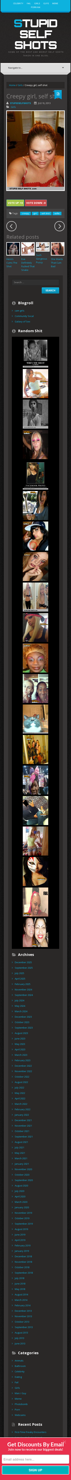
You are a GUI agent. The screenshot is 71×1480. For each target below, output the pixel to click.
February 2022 (22, 1109)
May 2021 (20, 1153)
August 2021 (21, 1142)
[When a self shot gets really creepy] (35, 353)
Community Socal (24, 316)
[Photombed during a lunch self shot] (35, 688)
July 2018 (19, 1278)
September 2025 (24, 967)
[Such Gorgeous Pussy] (43, 247)
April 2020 (20, 1196)
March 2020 (21, 1202)
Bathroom (20, 1366)
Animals (19, 1360)
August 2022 (21, 1082)
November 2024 (23, 989)
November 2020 (23, 1169)
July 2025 (19, 973)
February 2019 (22, 1245)
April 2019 (20, 1240)
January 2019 (22, 1251)
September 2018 (24, 1272)
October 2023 (22, 1022)
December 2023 (23, 1016)
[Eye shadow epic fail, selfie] (35, 444)
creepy (25, 213)
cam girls (19, 310)
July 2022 (19, 1087)
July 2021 (19, 1147)
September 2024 (24, 995)
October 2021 (22, 1131)
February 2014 (22, 1305)
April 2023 (20, 1049)
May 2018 (20, 1289)
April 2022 (20, 1098)
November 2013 (23, 1316)
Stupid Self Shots (35, 34)
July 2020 (19, 1191)
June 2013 (20, 1343)
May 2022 (20, 1093)
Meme (55, 3)
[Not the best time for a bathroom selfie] (35, 810)
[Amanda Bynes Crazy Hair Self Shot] (35, 596)
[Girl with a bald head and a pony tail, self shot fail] (35, 901)
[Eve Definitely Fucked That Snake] (28, 249)
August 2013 (21, 1332)
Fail (29, 3)
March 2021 (21, 1158)
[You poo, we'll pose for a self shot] (35, 749)
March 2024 (21, 1011)
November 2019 (23, 1212)
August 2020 (21, 1185)
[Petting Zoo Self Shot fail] (35, 505)
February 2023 (22, 1060)
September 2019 (24, 1223)
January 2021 (22, 1163)
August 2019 (21, 1229)
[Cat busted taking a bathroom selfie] (35, 718)
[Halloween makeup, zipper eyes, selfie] (35, 566)
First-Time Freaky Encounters (30, 1432)
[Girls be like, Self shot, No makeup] (35, 414)
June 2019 (20, 1234)
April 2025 (20, 978)
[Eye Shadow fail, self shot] (35, 657)
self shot (46, 213)
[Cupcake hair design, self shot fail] (35, 779)
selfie (57, 213)
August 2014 (21, 1294)
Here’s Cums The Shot (11, 262)
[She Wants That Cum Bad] (58, 249)
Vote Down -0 (36, 203)
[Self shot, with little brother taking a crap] (35, 475)
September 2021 (24, 1136)
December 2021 (23, 1120)
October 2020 (22, 1174)
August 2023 (21, 1033)
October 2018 (22, 1267)
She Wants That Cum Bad (57, 262)
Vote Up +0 (15, 203)
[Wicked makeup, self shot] (35, 871)
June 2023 (20, 1038)
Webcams (20, 1415)
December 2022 (23, 1065)
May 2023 (20, 1044)
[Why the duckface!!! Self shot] (35, 627)
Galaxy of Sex (22, 321)
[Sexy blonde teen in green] (35, 840)
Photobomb (21, 1404)
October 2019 (22, 1218)
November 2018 (23, 1261)
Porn (17, 1409)
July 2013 (19, 1338)
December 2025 (23, 962)
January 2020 (22, 1207)
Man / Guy (20, 1393)
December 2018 (23, 1256)
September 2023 (24, 1027)
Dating (18, 1377)
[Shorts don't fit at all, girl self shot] (35, 383)
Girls (37, 3)
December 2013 (23, 1310)
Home (12, 85)
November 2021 (23, 1125)
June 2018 (20, 1283)
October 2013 (22, 1321)
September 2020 (24, 1180)
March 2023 (21, 1054)
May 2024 (20, 1005)
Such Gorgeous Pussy (41, 258)
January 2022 (22, 1114)
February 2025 (22, 984)
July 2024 (19, 1000)
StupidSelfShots (20, 103)
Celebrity (18, 3)
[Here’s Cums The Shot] (13, 249)
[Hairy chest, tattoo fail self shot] (35, 536)
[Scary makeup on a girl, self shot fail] (35, 932)
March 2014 (21, 1300)
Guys (46, 3)
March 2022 (21, 1104)
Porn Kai (35, 7)
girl (35, 213)
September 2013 (24, 1327)
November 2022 (23, 1071)
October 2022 (22, 1076)
